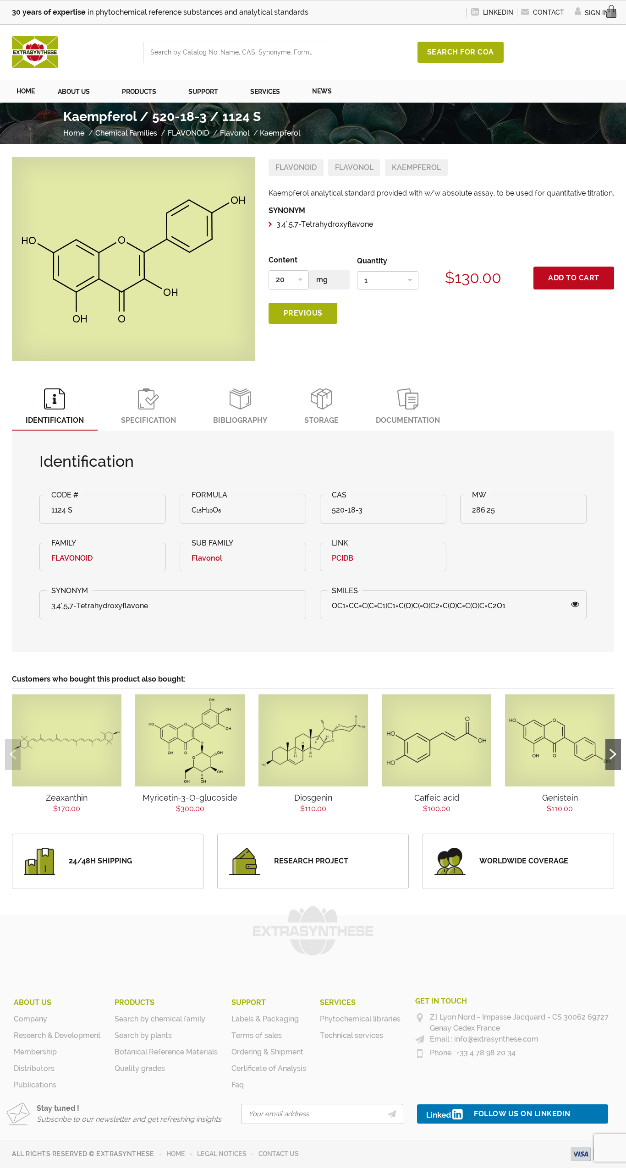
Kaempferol (416, 167)
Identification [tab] (55, 420)
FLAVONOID (296, 167)
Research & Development (57, 1035)
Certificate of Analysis (268, 1068)
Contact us (278, 1153)
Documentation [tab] (408, 420)
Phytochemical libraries (360, 1019)
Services (338, 1002)
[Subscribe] (392, 1114)
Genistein (560, 797)
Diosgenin (313, 797)
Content (283, 260)
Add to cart (573, 277)
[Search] (322, 52)
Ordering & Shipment (267, 1052)
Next (613, 754)
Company (30, 1019)
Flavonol (354, 167)
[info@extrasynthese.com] (419, 1039)
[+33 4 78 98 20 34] (419, 1053)
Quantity (372, 261)
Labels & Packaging (265, 1019)
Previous (303, 313)
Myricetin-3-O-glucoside (190, 797)
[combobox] (228, 52)
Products (134, 1002)
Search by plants (143, 1035)
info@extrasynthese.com (495, 1039)
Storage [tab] (321, 420)
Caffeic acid (436, 797)
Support (248, 1002)
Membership (35, 1052)
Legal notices (222, 1153)
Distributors (34, 1068)
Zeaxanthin (67, 797)
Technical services (351, 1035)
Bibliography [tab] (240, 420)
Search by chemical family (160, 1019)
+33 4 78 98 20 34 (485, 1052)
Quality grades (140, 1068)
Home (175, 1153)
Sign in (596, 12)
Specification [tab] (148, 420)
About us (32, 1002)
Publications (35, 1085)
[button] (78, 91)
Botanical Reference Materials (166, 1052)
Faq (237, 1085)
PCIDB (342, 558)
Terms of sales (256, 1035)
